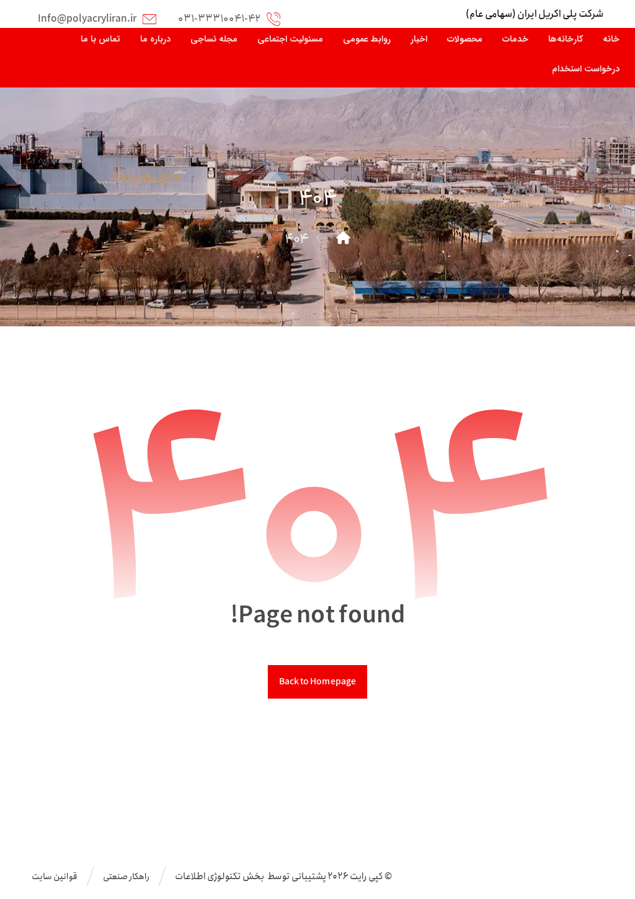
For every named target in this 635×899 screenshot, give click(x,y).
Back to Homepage (317, 681)
